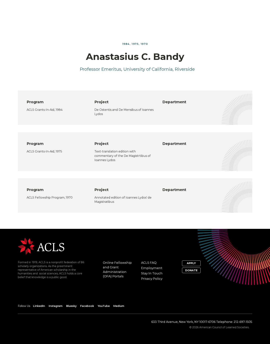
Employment (151, 268)
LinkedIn (39, 306)
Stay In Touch (152, 273)
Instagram (55, 306)
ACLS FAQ (148, 262)
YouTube (104, 306)
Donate (191, 270)
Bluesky (71, 306)
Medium (118, 306)
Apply (191, 263)
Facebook (87, 306)
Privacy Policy (151, 278)
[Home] (41, 246)
